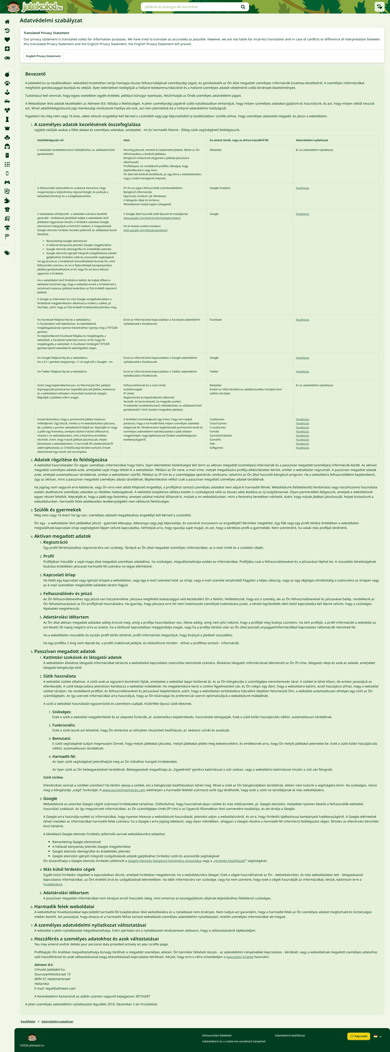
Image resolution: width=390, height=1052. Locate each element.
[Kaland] (7, 137)
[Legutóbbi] (7, 30)
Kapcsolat (361, 1036)
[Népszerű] (7, 57)
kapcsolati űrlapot (239, 957)
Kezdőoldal (28, 1021)
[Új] (7, 48)
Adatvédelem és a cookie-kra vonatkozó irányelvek (234, 1041)
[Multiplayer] (7, 182)
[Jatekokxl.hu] (35, 7)
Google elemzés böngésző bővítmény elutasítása (165, 861)
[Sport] (7, 209)
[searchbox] (195, 6)
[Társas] (7, 218)
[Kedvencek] (7, 39)
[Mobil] (7, 173)
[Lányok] (7, 146)
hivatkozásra (52, 884)
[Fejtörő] (7, 119)
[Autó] (7, 101)
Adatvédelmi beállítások (290, 1035)
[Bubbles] (7, 110)
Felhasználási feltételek (217, 1035)
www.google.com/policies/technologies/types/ (152, 218)
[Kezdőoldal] (7, 21)
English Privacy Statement (43, 56)
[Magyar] (378, 1036)
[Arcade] (7, 92)
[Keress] (243, 7)
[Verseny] (7, 236)
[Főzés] (7, 128)
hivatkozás (302, 188)
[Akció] (7, 74)
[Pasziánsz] (7, 191)
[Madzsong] (7, 155)
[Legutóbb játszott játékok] (380, 7)
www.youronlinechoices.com (123, 790)
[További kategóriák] (7, 252)
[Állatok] (7, 83)
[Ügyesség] (7, 227)
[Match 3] (7, 164)
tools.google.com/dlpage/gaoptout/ (145, 230)
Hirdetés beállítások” (230, 861)
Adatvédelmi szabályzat (57, 1021)
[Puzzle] (7, 200)
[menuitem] (7, 21)
